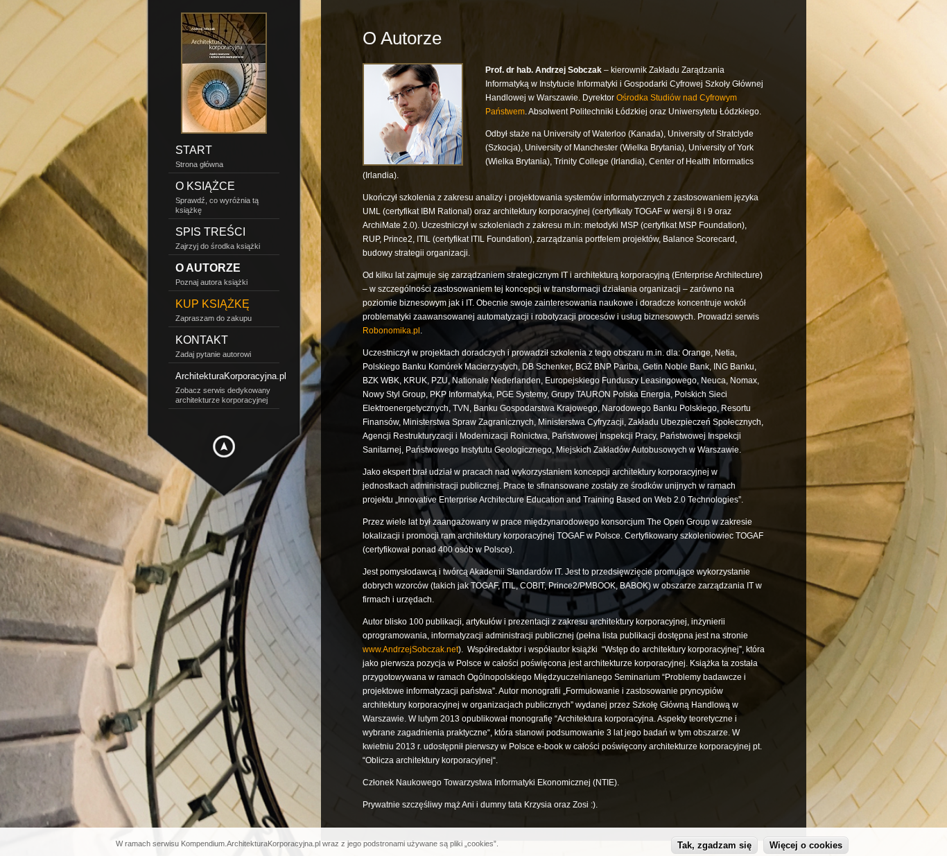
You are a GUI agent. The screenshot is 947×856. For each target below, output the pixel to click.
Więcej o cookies (806, 845)
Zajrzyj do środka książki (217, 246)
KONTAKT (201, 340)
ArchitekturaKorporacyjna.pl (227, 376)
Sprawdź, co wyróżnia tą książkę (217, 205)
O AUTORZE (208, 268)
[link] (224, 468)
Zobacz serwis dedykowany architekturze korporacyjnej (222, 395)
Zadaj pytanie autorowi (213, 354)
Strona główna (199, 164)
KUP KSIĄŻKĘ (212, 304)
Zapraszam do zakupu (213, 318)
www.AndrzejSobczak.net (410, 649)
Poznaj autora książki (211, 282)
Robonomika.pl (391, 330)
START (193, 150)
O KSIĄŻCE (205, 186)
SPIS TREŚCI (210, 232)
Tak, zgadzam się (714, 845)
